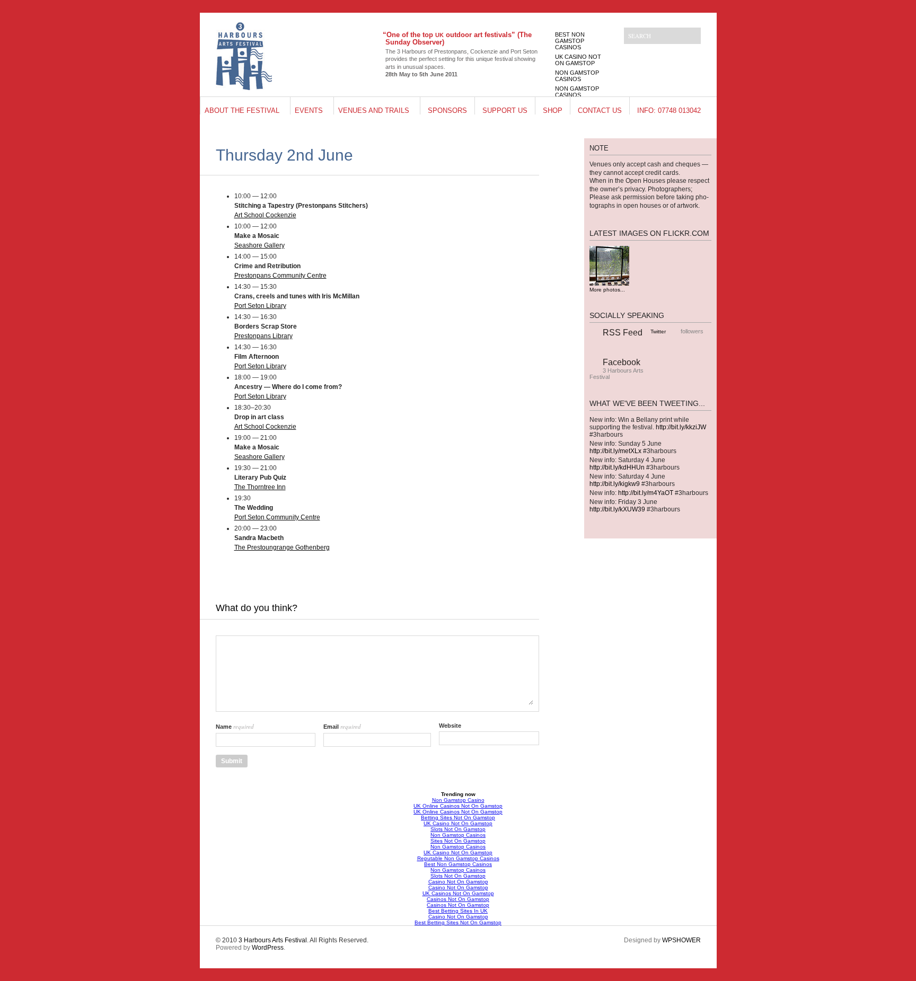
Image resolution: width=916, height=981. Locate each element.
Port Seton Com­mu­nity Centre (277, 517)
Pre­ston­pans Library (263, 336)
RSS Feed (622, 332)
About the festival (242, 110)
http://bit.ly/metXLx (615, 451)
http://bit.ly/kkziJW (681, 427)
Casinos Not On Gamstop (458, 899)
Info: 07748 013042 (669, 110)
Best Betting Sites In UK (458, 911)
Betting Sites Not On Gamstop (458, 817)
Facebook (621, 362)
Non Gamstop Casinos (577, 75)
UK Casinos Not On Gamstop (458, 893)
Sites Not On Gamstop (458, 841)
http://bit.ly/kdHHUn (617, 467)
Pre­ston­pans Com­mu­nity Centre (280, 275)
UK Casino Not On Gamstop (578, 60)
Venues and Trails (373, 110)
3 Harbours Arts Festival (273, 940)
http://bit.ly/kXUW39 (617, 509)
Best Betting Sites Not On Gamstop (458, 922)
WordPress (268, 947)
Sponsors (447, 110)
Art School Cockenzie (265, 215)
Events (309, 110)
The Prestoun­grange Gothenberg (282, 547)
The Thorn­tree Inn (260, 487)
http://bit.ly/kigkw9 (614, 484)
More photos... (607, 290)
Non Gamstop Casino (458, 800)
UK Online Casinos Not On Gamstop (458, 806)
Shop (552, 110)
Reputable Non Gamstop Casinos (458, 858)
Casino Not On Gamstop (458, 882)
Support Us (504, 110)
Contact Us (600, 110)
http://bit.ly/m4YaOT (645, 493)
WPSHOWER (681, 940)
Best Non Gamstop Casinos (570, 40)
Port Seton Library (260, 306)
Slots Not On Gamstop (458, 829)
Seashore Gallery (259, 245)
